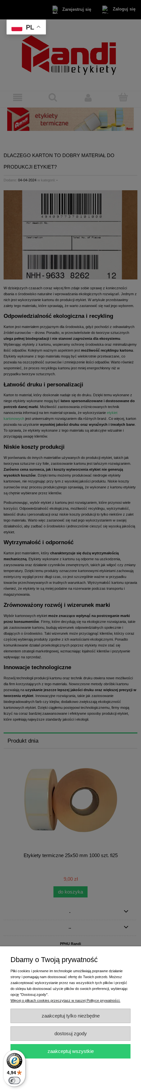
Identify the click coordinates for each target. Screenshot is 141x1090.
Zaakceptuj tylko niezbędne (71, 1015)
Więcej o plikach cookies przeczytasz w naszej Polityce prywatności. (65, 1000)
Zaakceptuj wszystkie (71, 1051)
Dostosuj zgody (70, 1033)
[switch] (14, 1080)
